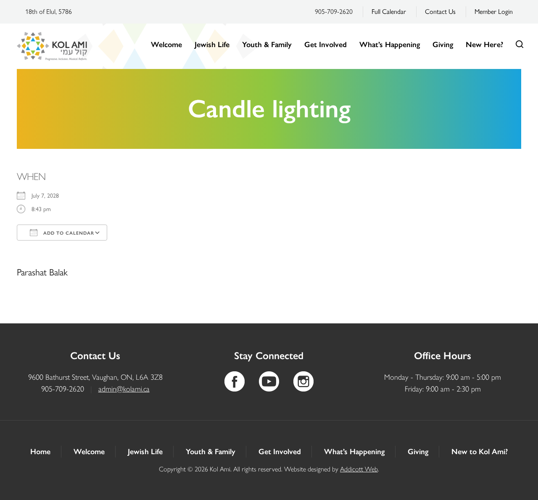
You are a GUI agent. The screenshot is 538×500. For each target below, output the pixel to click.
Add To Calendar (68, 233)
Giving (443, 44)
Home (40, 451)
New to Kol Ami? (479, 451)
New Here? (484, 44)
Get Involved (325, 44)
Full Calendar (389, 12)
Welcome (166, 44)
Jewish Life (212, 44)
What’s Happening (389, 44)
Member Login (494, 12)
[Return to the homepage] (52, 46)
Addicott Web (359, 469)
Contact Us (440, 12)
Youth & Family (267, 44)
